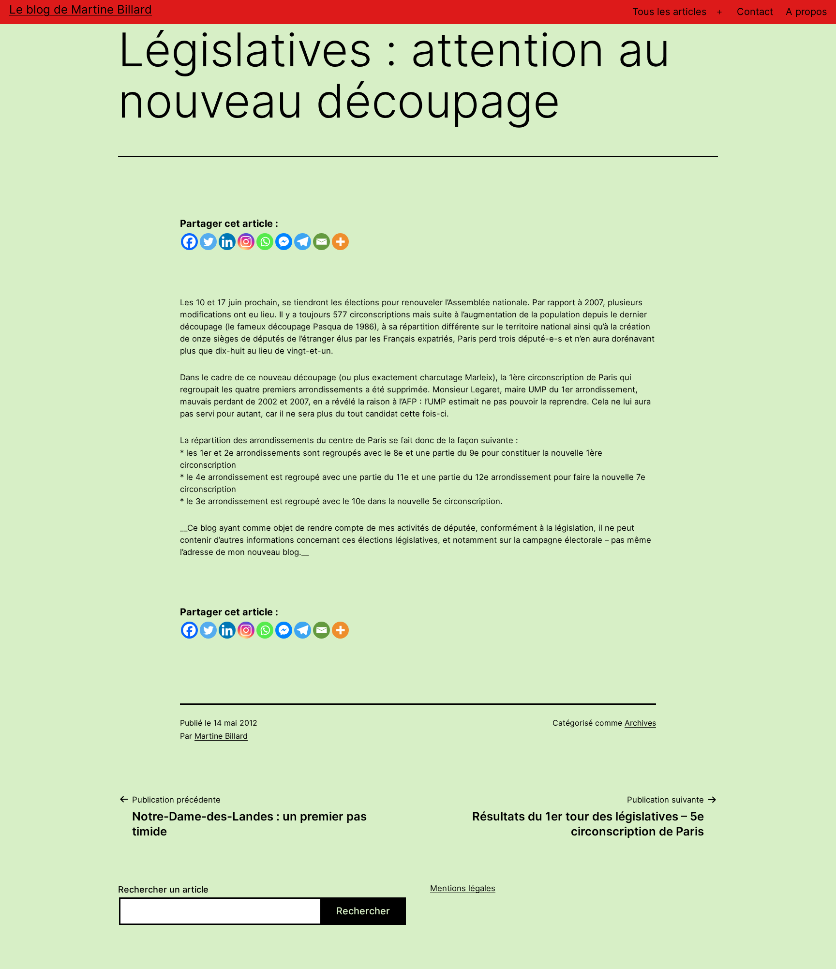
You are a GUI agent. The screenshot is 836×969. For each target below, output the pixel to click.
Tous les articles (669, 11)
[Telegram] (302, 241)
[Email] (321, 241)
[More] (340, 241)
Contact (755, 11)
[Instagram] (246, 241)
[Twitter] (208, 241)
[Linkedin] (227, 241)
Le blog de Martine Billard (80, 9)
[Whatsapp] (264, 241)
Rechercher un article (163, 889)
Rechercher (363, 911)
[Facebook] (189, 241)
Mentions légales (462, 888)
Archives (640, 723)
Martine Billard (221, 736)
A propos (806, 11)
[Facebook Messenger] (283, 241)
